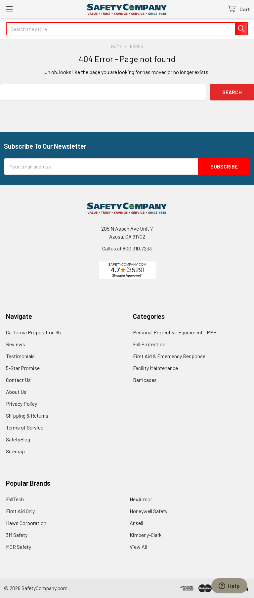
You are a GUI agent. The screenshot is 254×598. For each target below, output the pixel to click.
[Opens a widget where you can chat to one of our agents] (229, 586)
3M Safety (16, 535)
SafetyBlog (18, 439)
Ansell (136, 523)
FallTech (15, 499)
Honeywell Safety (148, 511)
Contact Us (18, 380)
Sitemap (15, 451)
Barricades (145, 380)
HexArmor (141, 499)
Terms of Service (24, 427)
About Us (16, 392)
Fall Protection (149, 344)
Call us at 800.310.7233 (127, 248)
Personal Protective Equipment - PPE (175, 332)
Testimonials (20, 356)
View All (138, 546)
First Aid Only (20, 511)
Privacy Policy (21, 403)
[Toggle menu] (9, 9)
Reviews (15, 344)
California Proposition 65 (33, 332)
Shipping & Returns (27, 415)
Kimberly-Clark (146, 535)
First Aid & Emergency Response (169, 356)
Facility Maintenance (155, 368)
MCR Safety (18, 546)
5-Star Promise (23, 368)
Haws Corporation (26, 523)
